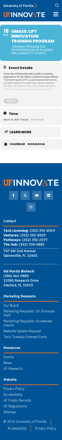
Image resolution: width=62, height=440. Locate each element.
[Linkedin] (48, 195)
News (7, 363)
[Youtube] (36, 195)
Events (8, 357)
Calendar (17, 144)
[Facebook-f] (13, 195)
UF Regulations (15, 406)
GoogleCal (36, 144)
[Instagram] (31, 207)
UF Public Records (17, 400)
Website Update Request (22, 331)
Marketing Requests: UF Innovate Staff (29, 313)
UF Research (13, 369)
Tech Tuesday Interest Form (25, 337)
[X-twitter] (25, 195)
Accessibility (12, 395)
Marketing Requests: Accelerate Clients (27, 323)
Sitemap (9, 412)
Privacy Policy (13, 389)
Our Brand (11, 305)
